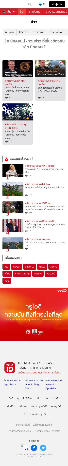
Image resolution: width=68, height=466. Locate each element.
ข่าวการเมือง (56, 32)
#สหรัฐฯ (16, 266)
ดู (18, 398)
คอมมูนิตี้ (56, 406)
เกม (48, 398)
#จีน (6, 266)
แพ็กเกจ (23, 406)
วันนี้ (11, 398)
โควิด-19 (23, 32)
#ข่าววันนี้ (51, 273)
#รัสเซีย (53, 266)
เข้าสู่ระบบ (57, 4)
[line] (24, 448)
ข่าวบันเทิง (34, 12)
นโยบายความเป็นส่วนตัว (19, 431)
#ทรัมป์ (42, 266)
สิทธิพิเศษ (28, 398)
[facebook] (34, 448)
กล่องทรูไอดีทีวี (39, 406)
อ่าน (9, 12)
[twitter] (43, 448)
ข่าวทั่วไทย (39, 32)
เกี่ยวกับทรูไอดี (23, 425)
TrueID (9, 4)
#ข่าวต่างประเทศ (13, 80)
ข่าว (21, 12)
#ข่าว (6, 280)
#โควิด (7, 273)
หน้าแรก (9, 32)
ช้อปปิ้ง (11, 406)
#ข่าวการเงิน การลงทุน (16, 124)
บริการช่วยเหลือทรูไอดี (34, 414)
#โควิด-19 (29, 266)
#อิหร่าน (38, 273)
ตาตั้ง (56, 398)
